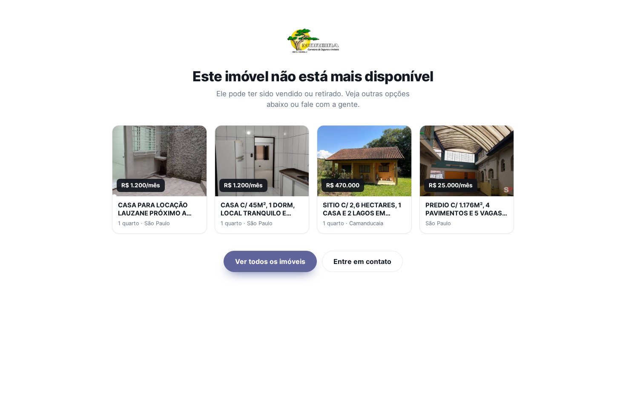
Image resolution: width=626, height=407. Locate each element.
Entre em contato (362, 261)
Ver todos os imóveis (270, 261)
